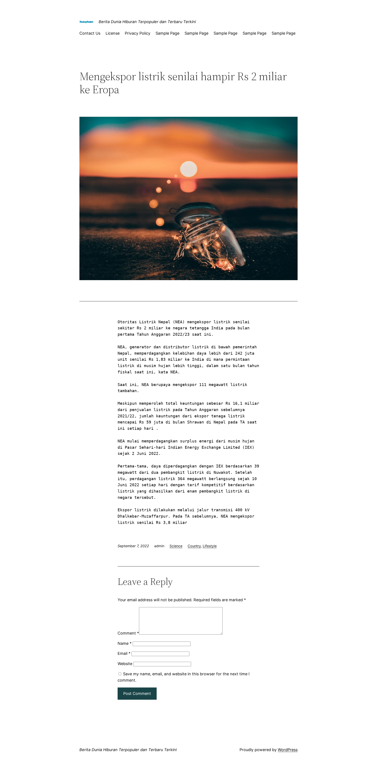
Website (125, 663)
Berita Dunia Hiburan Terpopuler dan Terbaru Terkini (147, 21)
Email (124, 653)
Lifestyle (210, 546)
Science (176, 546)
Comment (128, 633)
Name (125, 643)
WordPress (288, 749)
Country (194, 546)
